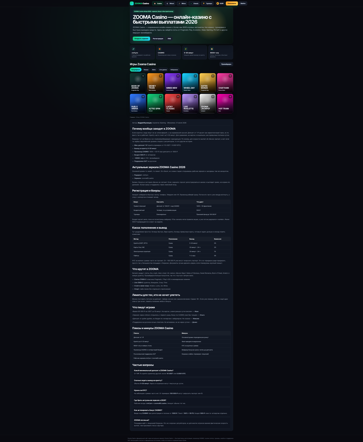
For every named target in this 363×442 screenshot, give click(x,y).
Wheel (170, 3)
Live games (163, 69)
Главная (132, 117)
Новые (146, 69)
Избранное (174, 69)
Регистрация (158, 39)
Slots (154, 69)
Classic (194, 3)
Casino (158, 3)
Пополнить (232, 3)
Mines (182, 3)
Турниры (207, 3)
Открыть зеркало (141, 39)
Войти (243, 3)
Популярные (135, 69)
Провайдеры (226, 64)
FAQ (169, 39)
